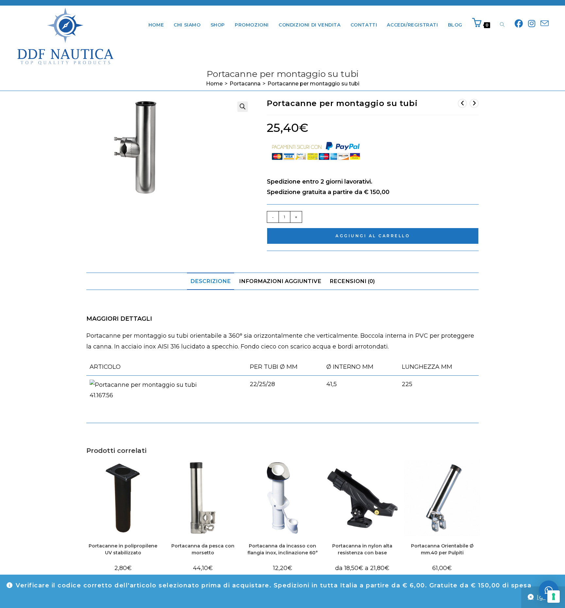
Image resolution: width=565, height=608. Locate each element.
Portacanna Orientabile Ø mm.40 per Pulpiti (442, 549)
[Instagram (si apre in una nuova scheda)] (531, 24)
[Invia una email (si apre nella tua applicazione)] (544, 23)
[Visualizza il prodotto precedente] (462, 103)
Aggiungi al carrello (372, 235)
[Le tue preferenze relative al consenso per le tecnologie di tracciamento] (553, 596)
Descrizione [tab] (210, 281)
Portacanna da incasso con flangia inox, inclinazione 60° (283, 549)
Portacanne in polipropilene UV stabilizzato (123, 549)
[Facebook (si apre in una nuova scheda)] (518, 24)
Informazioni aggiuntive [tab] (280, 281)
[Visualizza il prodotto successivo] (474, 103)
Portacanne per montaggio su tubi (313, 83)
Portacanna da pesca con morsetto (202, 549)
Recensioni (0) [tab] (352, 281)
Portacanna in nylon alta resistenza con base (362, 549)
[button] (242, 106)
